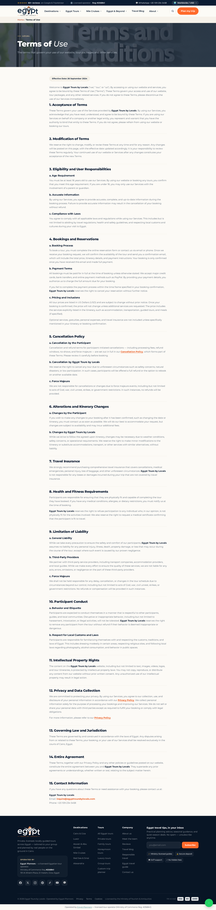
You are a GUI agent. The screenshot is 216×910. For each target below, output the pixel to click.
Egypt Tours (73, 11)
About (153, 11)
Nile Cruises (94, 11)
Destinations (52, 11)
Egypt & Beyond (117, 11)
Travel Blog (138, 11)
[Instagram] (35, 883)
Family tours (104, 844)
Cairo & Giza (79, 833)
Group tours (104, 863)
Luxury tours (104, 858)
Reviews (126, 844)
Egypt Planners (84, 907)
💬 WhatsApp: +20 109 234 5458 (151, 3)
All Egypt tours (105, 833)
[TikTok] (50, 883)
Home (20, 20)
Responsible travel (128, 856)
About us (127, 833)
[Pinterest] (42, 883)
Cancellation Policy (132, 351)
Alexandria (78, 863)
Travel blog (128, 849)
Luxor (76, 839)
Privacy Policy (126, 700)
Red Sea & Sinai (81, 858)
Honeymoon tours (104, 851)
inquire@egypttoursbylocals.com (76, 798)
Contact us (127, 872)
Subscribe (190, 845)
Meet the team (129, 839)
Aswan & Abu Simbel (80, 846)
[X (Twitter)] (28, 883)
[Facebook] (20, 883)
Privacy (79, 899)
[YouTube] (57, 883)
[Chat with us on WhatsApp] (209, 903)
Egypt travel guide (128, 865)
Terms (89, 899)
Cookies (98, 899)
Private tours (104, 839)
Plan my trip (188, 11)
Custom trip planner (104, 870)
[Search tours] (173, 11)
